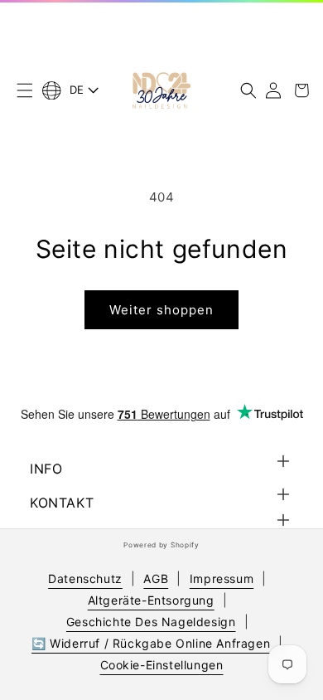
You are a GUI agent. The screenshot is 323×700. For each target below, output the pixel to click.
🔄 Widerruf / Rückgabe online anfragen (150, 643)
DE (77, 89)
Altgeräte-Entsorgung (151, 600)
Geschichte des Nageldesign (151, 622)
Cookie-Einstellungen (162, 665)
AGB (155, 578)
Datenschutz (85, 578)
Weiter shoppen (161, 310)
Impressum (221, 578)
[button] (24, 90)
